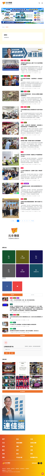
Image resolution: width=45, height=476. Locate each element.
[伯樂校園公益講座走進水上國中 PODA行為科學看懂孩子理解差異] (10, 65)
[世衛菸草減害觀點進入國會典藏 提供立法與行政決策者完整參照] (22, 368)
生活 (25, 60)
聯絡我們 (17, 468)
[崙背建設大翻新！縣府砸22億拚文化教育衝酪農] (10, 143)
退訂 (12, 353)
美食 (31, 453)
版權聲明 (27, 468)
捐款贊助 (8, 468)
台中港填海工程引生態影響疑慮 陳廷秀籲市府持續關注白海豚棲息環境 (23, 324)
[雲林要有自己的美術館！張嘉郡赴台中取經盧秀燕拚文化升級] (10, 158)
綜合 (28, 60)
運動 (17, 446)
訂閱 (6, 353)
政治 (11, 322)
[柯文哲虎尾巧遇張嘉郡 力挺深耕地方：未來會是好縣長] (10, 80)
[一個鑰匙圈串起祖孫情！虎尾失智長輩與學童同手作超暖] (10, 188)
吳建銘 (12, 312)
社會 (22, 91)
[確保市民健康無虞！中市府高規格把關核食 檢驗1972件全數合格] (36, 368)
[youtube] (17, 286)
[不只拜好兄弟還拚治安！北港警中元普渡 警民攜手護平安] (10, 173)
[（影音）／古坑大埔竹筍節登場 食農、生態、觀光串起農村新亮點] (5, 299)
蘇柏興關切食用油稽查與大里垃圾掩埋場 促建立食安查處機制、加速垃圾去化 (24, 330)
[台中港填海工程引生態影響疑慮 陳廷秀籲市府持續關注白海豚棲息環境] (5, 324)
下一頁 (32, 220)
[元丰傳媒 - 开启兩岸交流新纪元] (7, 2)
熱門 (22, 60)
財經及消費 (33, 442)
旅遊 (3, 453)
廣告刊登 (4, 468)
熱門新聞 (32, 294)
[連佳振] (22, 52)
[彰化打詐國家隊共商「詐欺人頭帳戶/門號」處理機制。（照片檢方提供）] (8, 382)
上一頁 (12, 220)
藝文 (3, 450)
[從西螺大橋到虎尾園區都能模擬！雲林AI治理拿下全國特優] (10, 208)
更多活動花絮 (22, 391)
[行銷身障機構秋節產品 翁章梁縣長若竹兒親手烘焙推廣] (10, 112)
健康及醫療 (26, 183)
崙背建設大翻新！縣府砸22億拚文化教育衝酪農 (31, 140)
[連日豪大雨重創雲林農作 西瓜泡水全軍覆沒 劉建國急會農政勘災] (10, 96)
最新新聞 (12, 294)
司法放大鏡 (19, 457)
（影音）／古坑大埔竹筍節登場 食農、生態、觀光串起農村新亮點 (22, 300)
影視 (3, 446)
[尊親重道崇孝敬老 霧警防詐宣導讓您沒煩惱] (36, 382)
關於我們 (13, 468)
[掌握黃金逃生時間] (13, 233)
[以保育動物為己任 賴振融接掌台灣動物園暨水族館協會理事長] (8, 368)
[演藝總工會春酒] (22, 382)
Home (3, 27)
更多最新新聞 (22, 335)
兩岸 (17, 450)
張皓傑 (12, 326)
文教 (31, 450)
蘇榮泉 (23, 72)
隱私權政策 (22, 468)
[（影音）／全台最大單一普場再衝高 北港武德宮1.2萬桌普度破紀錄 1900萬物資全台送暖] (10, 128)
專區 (3, 457)
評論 (31, 446)
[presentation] (2, 16)
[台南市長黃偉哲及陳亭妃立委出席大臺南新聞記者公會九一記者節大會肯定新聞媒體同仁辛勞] (5, 316)
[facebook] (7, 286)
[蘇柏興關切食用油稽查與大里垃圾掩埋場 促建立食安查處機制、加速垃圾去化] (5, 330)
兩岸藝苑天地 (33, 457)
